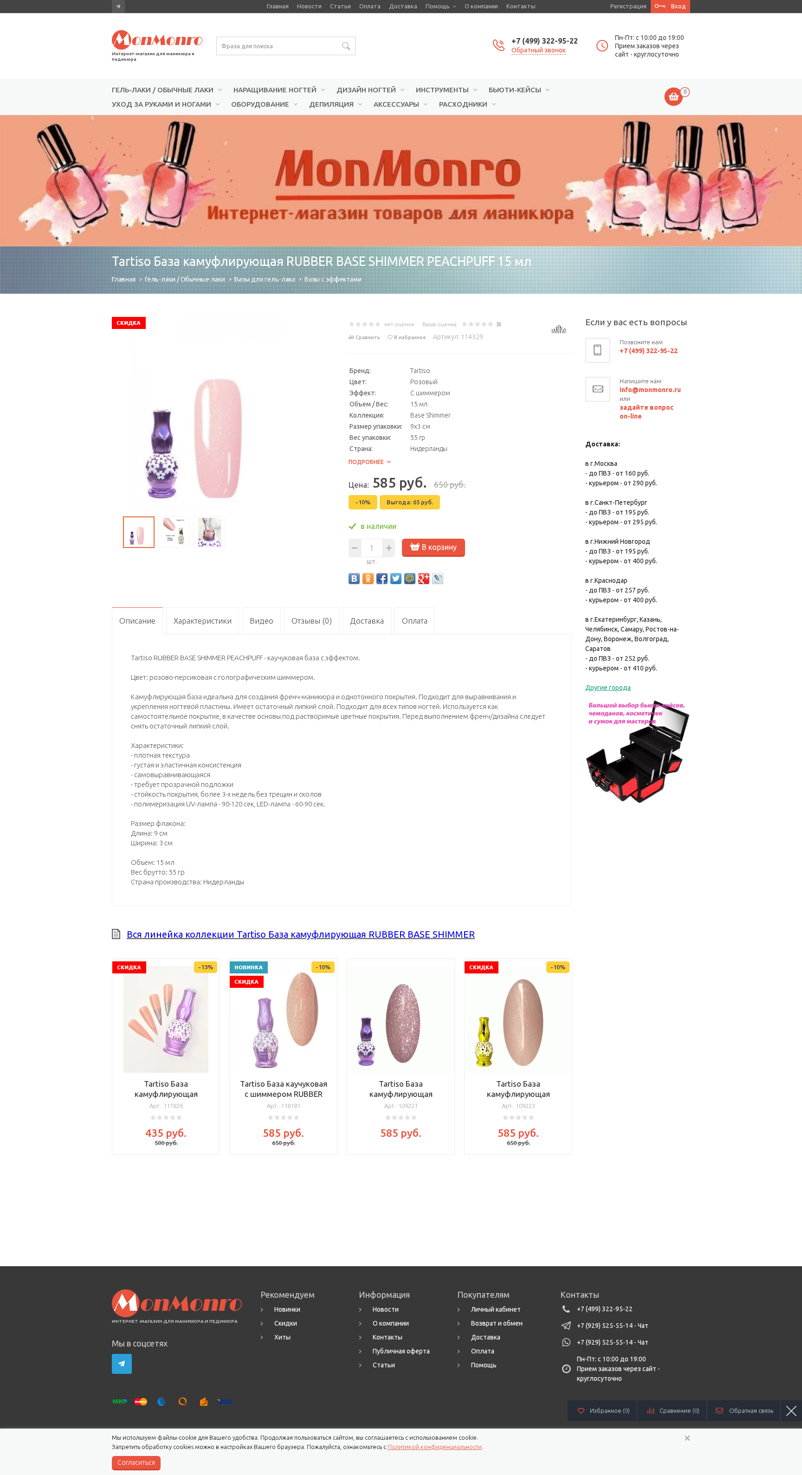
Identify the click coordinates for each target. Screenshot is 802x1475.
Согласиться (136, 1462)
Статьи (340, 6)
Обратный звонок (538, 50)
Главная (278, 6)
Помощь (438, 6)
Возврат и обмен (497, 1323)
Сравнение (679, 1410)
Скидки (285, 1323)
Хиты (282, 1337)
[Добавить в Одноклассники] (368, 578)
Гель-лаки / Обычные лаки (162, 90)
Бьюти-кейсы (515, 90)
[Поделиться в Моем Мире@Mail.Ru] (409, 578)
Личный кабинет (496, 1309)
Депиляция (331, 104)
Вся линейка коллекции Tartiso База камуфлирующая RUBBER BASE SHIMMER (301, 934)
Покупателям (483, 1294)
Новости (309, 6)
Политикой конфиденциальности (435, 1446)
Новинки (287, 1309)
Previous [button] (118, 1054)
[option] (401, 181)
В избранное (410, 337)
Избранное (610, 1410)
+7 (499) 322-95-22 (544, 41)
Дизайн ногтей (366, 90)
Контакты (521, 6)
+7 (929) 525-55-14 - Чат (612, 1325)
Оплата (370, 6)
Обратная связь (751, 1410)
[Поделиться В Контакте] (354, 578)
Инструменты (442, 90)
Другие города (608, 687)
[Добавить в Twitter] (395, 578)
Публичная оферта (401, 1351)
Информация (384, 1294)
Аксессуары (396, 104)
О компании (481, 6)
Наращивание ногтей (275, 90)
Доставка (403, 6)
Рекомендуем (287, 1294)
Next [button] (564, 1054)
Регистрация (628, 6)
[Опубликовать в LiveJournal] (437, 578)
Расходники (463, 104)
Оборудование (260, 104)
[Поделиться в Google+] (423, 578)
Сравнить (368, 337)
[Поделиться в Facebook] (382, 578)
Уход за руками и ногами (161, 104)
